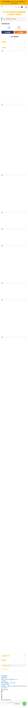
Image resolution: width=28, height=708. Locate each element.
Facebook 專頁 (5, 684)
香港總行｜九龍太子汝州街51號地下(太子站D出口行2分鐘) (13, 687)
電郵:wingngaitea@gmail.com (9, 679)
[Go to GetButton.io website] (24, 706)
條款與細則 (4, 676)
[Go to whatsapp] (24, 704)
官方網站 (3, 681)
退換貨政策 (4, 677)
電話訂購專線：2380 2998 (8, 683)
